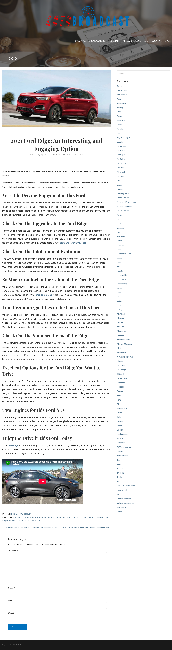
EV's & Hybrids (123, 211)
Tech (146, 41)
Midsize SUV (35, 521)
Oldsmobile (121, 374)
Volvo (119, 512)
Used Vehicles (123, 490)
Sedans (120, 421)
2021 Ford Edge (19, 517)
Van (118, 494)
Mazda (120, 322)
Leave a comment (75, 154)
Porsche (120, 395)
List (118, 297)
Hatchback (121, 236)
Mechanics (121, 331)
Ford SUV (25, 521)
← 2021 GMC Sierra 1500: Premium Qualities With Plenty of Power (29, 527)
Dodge (120, 189)
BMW (119, 112)
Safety (119, 417)
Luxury (119, 309)
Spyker (120, 430)
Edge (67, 517)
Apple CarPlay (58, 517)
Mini (119, 348)
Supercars (121, 443)
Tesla (119, 464)
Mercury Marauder (124, 344)
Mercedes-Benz (123, 340)
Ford (13, 514)
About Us (157, 41)
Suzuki (120, 451)
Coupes (120, 185)
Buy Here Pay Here (125, 138)
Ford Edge (98, 517)
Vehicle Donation (124, 499)
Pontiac (120, 391)
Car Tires (120, 168)
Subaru (120, 438)
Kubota (120, 271)
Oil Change (121, 370)
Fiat (118, 219)
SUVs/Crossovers (24, 514)
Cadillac (120, 142)
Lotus (119, 301)
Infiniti (119, 249)
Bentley (120, 108)
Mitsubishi (121, 352)
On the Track (122, 378)
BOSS (119, 125)
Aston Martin (122, 95)
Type (119, 481)
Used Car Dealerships (126, 486)
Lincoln (120, 292)
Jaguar (120, 258)
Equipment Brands (124, 206)
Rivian (119, 404)
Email (11, 600)
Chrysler (120, 176)
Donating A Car (123, 193)
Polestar (120, 387)
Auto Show (121, 103)
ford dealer (88, 517)
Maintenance (122, 314)
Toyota (120, 469)
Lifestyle (115, 41)
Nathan (57, 154)
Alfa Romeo (122, 90)
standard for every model (73, 243)
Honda (119, 241)
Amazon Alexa (33, 517)
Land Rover (121, 279)
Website (11, 613)
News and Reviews (132, 41)
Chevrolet (121, 172)
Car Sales (121, 159)
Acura (119, 86)
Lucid (119, 305)
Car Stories (121, 163)
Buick (119, 133)
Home (168, 41)
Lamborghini (122, 275)
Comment (13, 550)
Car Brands (121, 146)
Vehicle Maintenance (125, 503)
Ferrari (119, 215)
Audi (119, 99)
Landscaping (122, 284)
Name (11, 588)
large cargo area (43, 295)
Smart (119, 426)
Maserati (120, 318)
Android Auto (46, 517)
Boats (119, 116)
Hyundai (120, 245)
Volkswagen (122, 507)
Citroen (120, 181)
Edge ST (74, 517)
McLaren (120, 327)
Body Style (80, 41)
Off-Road (121, 365)
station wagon (122, 434)
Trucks (119, 477)
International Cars (124, 254)
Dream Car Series (98, 41)
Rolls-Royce (122, 408)
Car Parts (121, 151)
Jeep (119, 262)
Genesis (120, 228)
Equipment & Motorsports (127, 202)
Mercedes (121, 335)
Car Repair (121, 155)
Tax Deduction (123, 456)
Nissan (120, 361)
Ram (119, 400)
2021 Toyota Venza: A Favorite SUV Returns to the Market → (87, 527)
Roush (119, 413)
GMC (119, 232)
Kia (118, 266)
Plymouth (121, 383)
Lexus (119, 288)
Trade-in (120, 473)
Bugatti (120, 129)
